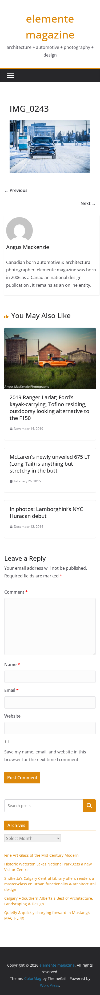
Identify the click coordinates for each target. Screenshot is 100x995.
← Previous (15, 190)
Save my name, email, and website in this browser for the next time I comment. (45, 755)
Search (89, 806)
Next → (88, 203)
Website (12, 716)
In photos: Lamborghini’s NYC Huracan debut (46, 512)
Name (12, 664)
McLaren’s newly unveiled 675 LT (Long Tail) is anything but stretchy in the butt (50, 463)
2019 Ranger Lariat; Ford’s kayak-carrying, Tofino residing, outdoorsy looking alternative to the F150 (49, 408)
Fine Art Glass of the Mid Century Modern (41, 855)
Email (11, 690)
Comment (16, 592)
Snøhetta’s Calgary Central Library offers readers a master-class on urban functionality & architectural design (50, 884)
